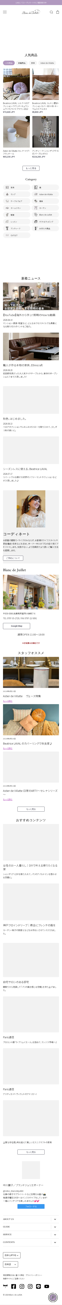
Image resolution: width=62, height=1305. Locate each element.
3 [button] (31, 43)
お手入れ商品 (44, 228)
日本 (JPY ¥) (10, 1255)
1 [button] (25, 43)
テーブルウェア (16, 201)
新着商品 (21, 63)
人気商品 (8, 63)
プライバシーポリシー (34, 1275)
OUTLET (14, 235)
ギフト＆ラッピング (46, 221)
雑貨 (41, 201)
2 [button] (28, 43)
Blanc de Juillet (45, 214)
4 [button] (34, 43)
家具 (33, 63)
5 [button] (37, 43)
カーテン (42, 208)
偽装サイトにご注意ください (14, 1278)
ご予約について (13, 558)
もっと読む (7, 701)
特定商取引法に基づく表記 (13, 1275)
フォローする (31, 1206)
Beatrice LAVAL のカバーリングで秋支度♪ (27, 743)
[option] (31, 33)
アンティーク (15, 228)
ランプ (13, 194)
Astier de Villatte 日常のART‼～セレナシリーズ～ (30, 792)
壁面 (12, 215)
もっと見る (31, 168)
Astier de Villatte (47, 63)
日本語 (8, 1264)
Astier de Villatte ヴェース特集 (22, 696)
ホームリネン (16, 208)
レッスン (14, 221)
